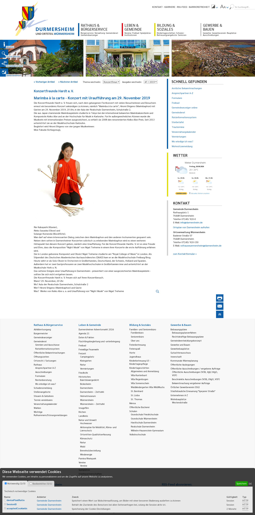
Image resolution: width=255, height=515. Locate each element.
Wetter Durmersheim (195, 162)
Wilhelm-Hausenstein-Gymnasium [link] (147, 430)
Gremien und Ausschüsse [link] (47, 344)
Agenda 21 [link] (84, 333)
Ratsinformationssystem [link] (47, 348)
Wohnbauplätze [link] (178, 399)
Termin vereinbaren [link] (43, 399)
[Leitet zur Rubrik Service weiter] (4, 63)
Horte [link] (132, 352)
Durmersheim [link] (86, 387)
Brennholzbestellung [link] (90, 450)
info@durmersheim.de (191, 222)
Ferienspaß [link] (134, 348)
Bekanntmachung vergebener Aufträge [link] (191, 383)
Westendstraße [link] (179, 402)
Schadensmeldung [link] (43, 387)
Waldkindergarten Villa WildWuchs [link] (148, 387)
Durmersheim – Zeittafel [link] (92, 391)
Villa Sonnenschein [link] (140, 383)
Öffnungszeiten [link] (41, 356)
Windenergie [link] (86, 454)
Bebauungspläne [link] (179, 329)
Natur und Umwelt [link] (88, 419)
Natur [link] (83, 364)
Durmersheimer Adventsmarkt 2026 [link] (96, 329)
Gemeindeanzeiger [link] (43, 337)
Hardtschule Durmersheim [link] (143, 422)
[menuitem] (214, 7)
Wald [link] (82, 446)
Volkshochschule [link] (137, 434)
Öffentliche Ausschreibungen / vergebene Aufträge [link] (195, 368)
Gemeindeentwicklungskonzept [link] (186, 340)
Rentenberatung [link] (43, 379)
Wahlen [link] (37, 407)
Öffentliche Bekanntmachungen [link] (49, 352)
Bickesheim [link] (85, 383)
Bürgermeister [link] (41, 333)
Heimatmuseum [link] (88, 395)
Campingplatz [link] (87, 356)
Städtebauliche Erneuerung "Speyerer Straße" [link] (193, 391)
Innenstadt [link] (176, 356)
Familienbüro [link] (137, 332)
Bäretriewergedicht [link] (89, 379)
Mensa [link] (132, 403)
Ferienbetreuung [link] (137, 344)
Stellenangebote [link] (42, 391)
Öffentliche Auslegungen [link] (183, 364)
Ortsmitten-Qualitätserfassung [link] (95, 434)
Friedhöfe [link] (83, 372)
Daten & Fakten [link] (86, 337)
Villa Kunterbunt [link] (139, 375)
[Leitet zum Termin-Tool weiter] (4, 72)
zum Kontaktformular (184, 253)
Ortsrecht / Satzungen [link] (45, 360)
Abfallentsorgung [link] (42, 329)
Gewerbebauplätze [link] (180, 348)
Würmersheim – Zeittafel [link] (92, 403)
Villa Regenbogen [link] (139, 379)
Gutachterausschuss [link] (181, 352)
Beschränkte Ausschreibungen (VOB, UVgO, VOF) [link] (196, 379)
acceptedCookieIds (17, 508)
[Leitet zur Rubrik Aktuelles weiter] (4, 44)
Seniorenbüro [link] (137, 336)
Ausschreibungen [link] (43, 371)
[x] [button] (250, 483)
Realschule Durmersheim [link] (143, 426)
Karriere (169, 6)
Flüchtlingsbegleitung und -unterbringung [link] (99, 341)
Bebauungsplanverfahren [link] (184, 332)
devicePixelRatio (16, 500)
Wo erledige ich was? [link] (45, 383)
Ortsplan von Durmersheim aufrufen (191, 227)
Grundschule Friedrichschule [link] (144, 414)
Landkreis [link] (83, 415)
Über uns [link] (135, 340)
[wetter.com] (181, 194)
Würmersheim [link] (87, 399)
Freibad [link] (82, 345)
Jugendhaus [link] (135, 356)
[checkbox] (6, 483)
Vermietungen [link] (87, 368)
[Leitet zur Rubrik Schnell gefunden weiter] (4, 53)
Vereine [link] (83, 465)
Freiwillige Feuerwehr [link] (89, 349)
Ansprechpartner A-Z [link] (45, 367)
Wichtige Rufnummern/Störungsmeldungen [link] (50, 413)
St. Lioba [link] (135, 395)
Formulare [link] (40, 375)
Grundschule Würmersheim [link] (144, 418)
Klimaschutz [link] (86, 438)
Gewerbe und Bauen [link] (180, 344)
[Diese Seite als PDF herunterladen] (219, 300)
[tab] (15, 484)
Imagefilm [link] (84, 407)
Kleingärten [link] (85, 360)
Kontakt (157, 6)
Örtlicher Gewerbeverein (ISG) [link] (185, 387)
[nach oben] (219, 317)
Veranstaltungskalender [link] (45, 403)
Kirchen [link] (82, 411)
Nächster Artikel (68, 81)
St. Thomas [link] (136, 399)
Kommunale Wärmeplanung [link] (184, 360)
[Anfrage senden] (219, 308)
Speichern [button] (242, 483)
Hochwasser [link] (86, 423)
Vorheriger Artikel (44, 81)
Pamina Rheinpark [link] (87, 458)
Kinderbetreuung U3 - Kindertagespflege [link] (140, 362)
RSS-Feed (182, 6)
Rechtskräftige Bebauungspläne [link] (188, 336)
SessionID (12, 504)
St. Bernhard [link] (137, 391)
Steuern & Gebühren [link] (44, 395)
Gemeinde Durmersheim (49, 500)
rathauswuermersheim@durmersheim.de (201, 245)
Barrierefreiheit (199, 6)
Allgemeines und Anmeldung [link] (145, 371)
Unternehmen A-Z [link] (179, 395)
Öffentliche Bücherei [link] (139, 407)
